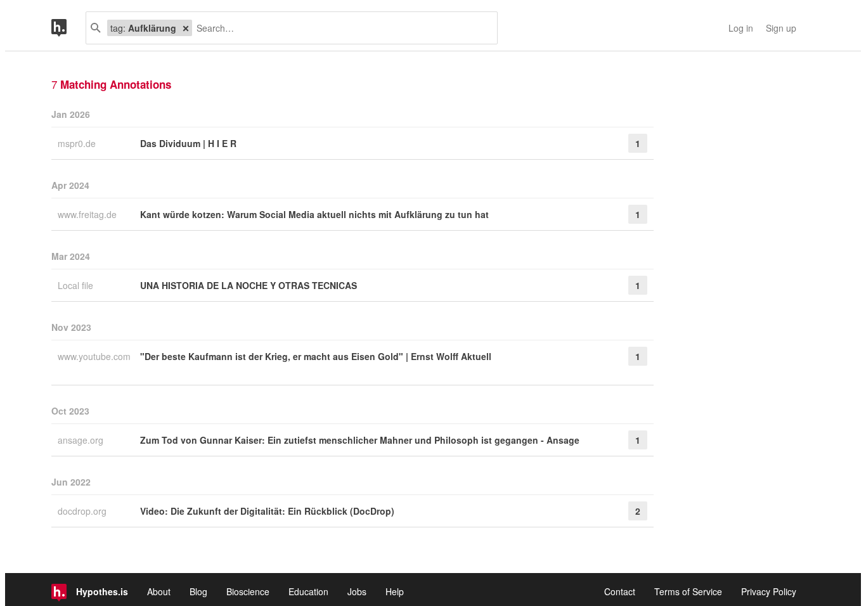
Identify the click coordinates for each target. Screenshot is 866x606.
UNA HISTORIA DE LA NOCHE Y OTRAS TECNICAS (248, 285)
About (159, 591)
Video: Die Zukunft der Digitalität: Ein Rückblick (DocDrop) (267, 511)
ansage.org (82, 440)
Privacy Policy (768, 591)
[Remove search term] (185, 28)
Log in (740, 28)
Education (308, 591)
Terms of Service (688, 591)
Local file (77, 285)
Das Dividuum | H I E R (188, 143)
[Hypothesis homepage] (68, 27)
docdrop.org (83, 511)
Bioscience (247, 591)
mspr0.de (78, 143)
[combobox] (340, 28)
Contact (619, 591)
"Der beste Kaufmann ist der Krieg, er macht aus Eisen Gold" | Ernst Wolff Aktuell (315, 356)
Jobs (356, 591)
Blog (198, 591)
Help (394, 591)
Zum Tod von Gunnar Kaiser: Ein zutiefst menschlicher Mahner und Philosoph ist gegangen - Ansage (359, 440)
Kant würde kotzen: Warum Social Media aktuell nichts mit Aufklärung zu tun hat (314, 214)
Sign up (781, 28)
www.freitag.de (88, 214)
